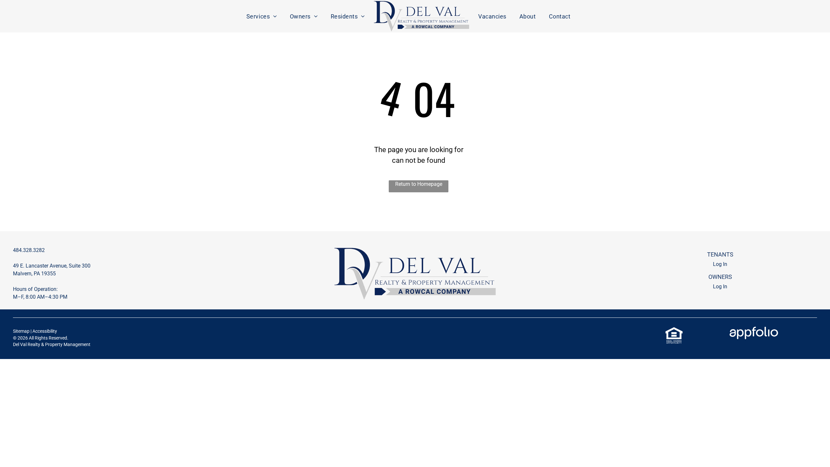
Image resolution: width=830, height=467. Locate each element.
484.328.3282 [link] (29, 250)
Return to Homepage (418, 184)
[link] (674, 330)
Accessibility (44, 331)
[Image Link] (421, 16)
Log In (720, 264)
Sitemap (21, 331)
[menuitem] (261, 16)
